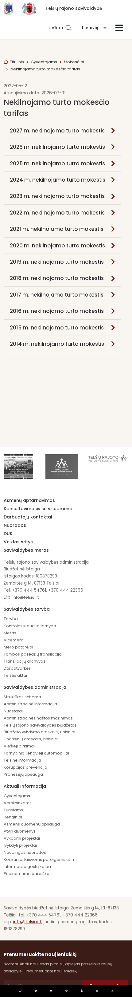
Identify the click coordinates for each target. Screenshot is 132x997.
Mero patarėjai (18, 647)
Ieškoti (57, 28)
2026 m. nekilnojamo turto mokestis (57, 147)
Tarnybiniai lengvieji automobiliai (36, 753)
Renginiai (13, 817)
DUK (8, 533)
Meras (10, 633)
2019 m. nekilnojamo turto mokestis (57, 262)
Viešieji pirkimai (19, 746)
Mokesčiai (74, 62)
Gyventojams (44, 62)
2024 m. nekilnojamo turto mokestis (57, 179)
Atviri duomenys (20, 831)
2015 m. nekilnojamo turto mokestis (57, 327)
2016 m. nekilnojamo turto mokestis (57, 311)
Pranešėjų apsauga (23, 774)
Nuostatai (13, 711)
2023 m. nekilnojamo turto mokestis (57, 196)
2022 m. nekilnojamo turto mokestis (57, 212)
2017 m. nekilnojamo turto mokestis (56, 294)
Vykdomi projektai (22, 838)
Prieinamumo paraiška (26, 874)
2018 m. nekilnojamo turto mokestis (57, 278)
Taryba (11, 619)
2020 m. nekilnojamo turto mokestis (57, 245)
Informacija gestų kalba (27, 866)
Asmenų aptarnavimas (29, 500)
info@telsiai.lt (26, 597)
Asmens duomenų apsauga (32, 824)
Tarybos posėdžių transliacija (33, 654)
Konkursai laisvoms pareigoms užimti (41, 859)
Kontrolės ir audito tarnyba (30, 626)
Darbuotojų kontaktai (28, 517)
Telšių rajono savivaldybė (73, 8)
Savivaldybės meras (26, 550)
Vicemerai (14, 640)
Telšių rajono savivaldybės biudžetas (40, 725)
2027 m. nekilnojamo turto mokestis (57, 130)
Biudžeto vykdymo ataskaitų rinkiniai (39, 732)
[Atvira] (119, 28)
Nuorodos (15, 525)
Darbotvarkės (17, 668)
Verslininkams (18, 803)
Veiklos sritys (18, 542)
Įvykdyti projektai (20, 845)
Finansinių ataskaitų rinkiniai (31, 739)
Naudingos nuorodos (25, 852)
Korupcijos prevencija (25, 767)
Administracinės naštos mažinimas (38, 718)
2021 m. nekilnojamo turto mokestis (56, 229)
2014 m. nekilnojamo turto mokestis (57, 344)
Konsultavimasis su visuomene (38, 509)
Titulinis (17, 62)
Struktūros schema (22, 697)
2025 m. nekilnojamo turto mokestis (57, 163)
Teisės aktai (15, 675)
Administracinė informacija (30, 704)
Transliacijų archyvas (24, 661)
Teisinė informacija (22, 760)
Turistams (13, 810)
